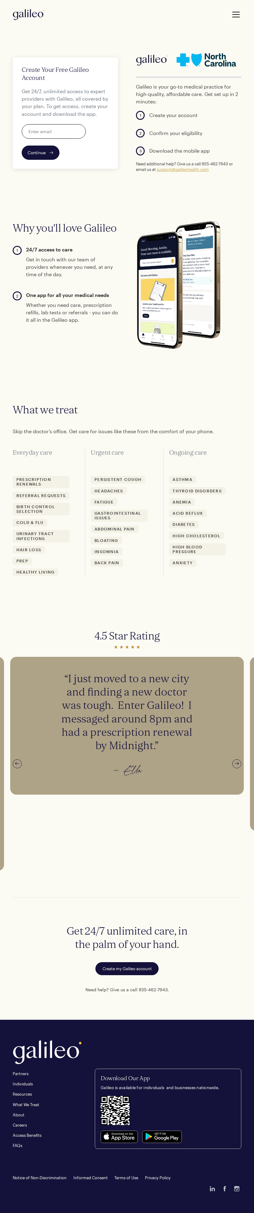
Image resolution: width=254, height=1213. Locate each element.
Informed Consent (90, 1178)
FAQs (17, 1145)
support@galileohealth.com (183, 169)
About (18, 1115)
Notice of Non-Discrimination (40, 1178)
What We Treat (26, 1104)
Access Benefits (27, 1135)
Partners (20, 1073)
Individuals (23, 1084)
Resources (22, 1094)
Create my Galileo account (127, 968)
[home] (29, 14)
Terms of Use (126, 1178)
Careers (20, 1125)
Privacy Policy (158, 1178)
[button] (235, 14)
